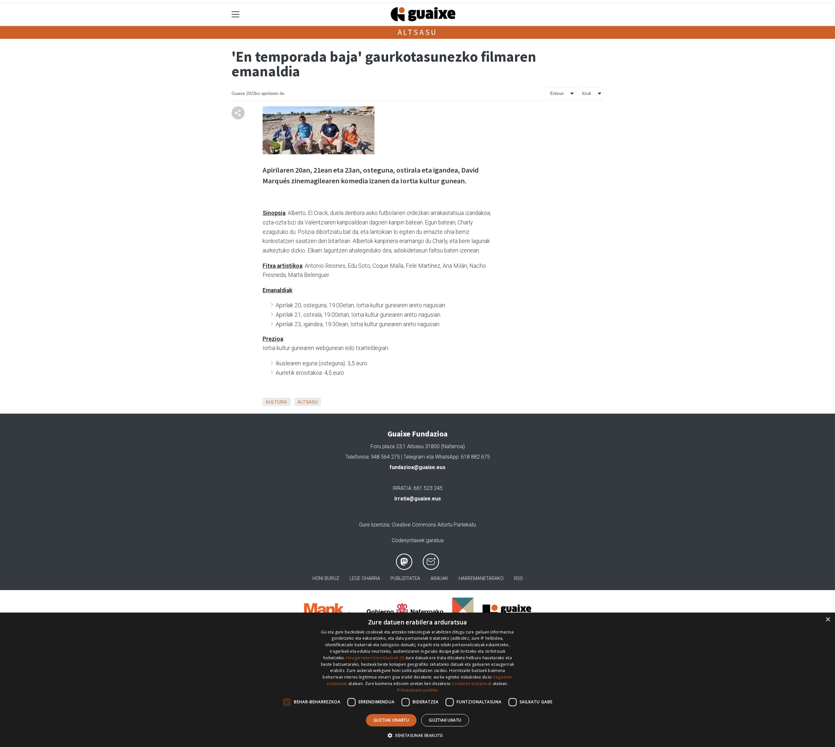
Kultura (276, 401)
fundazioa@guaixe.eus (417, 467)
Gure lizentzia (374, 525)
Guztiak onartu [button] (391, 720)
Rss (518, 578)
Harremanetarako (481, 578)
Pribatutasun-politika (417, 690)
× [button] (827, 619)
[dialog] (417, 680)
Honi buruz (325, 578)
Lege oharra (365, 578)
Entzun (557, 93)
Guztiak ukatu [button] (445, 720)
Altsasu (418, 32)
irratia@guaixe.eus (417, 498)
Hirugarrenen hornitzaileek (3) (375, 658)
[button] (417, 735)
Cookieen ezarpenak (472, 683)
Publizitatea (405, 578)
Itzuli (586, 93)
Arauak (439, 578)
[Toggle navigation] (236, 14)
